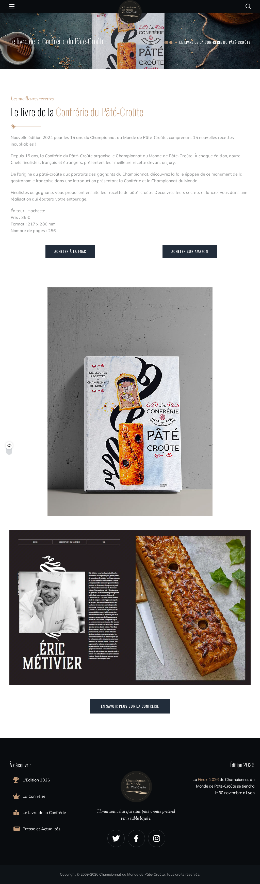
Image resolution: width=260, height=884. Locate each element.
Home (168, 42)
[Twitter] (116, 838)
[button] (248, 6)
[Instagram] (156, 838)
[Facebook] (136, 838)
